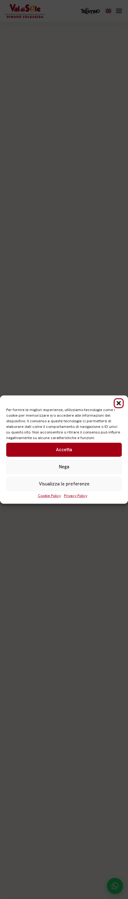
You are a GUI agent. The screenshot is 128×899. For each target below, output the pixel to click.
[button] (119, 403)
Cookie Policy (49, 495)
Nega (64, 467)
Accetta (64, 450)
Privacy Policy (75, 495)
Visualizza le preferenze (64, 484)
